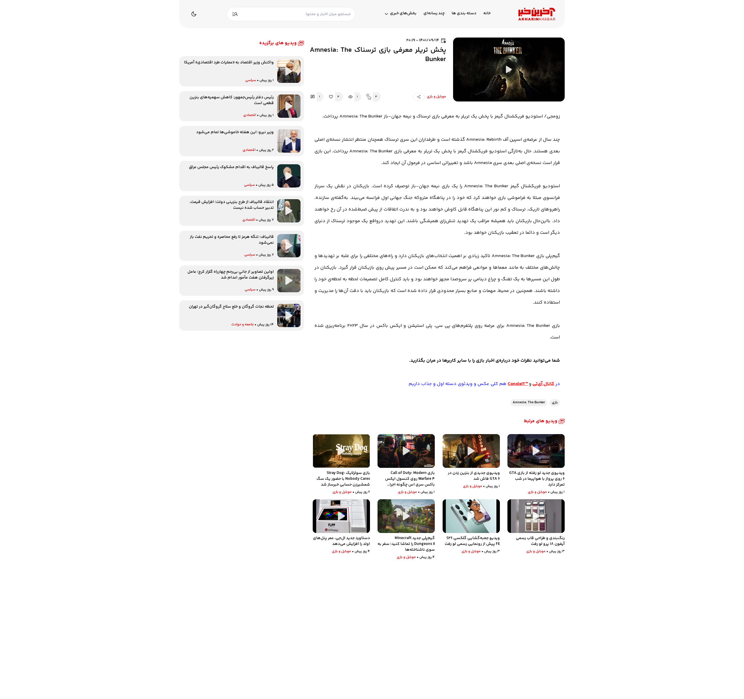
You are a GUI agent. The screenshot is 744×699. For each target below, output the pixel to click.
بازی (555, 402)
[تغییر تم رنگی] (194, 14)
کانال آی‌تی (543, 384)
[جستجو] (235, 14)
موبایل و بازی (436, 96)
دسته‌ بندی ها (464, 13)
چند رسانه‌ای (434, 13)
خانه (487, 13)
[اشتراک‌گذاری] (419, 97)
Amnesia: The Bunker (529, 402)
